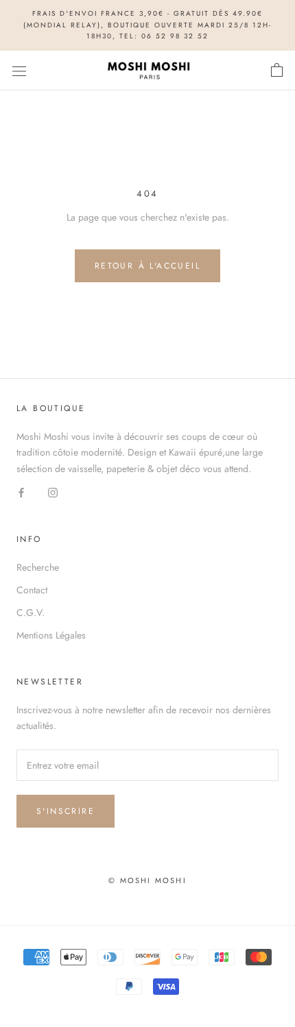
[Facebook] (21, 492)
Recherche (37, 567)
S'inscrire (65, 811)
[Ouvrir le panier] (277, 70)
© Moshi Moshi (147, 880)
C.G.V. (30, 612)
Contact (31, 590)
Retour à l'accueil (147, 266)
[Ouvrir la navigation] (19, 70)
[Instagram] (53, 492)
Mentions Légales (51, 635)
